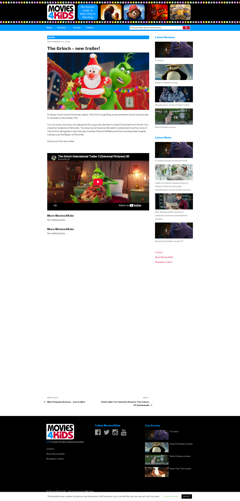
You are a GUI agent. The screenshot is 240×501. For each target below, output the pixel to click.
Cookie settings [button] (170, 496)
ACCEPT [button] (186, 496)
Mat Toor (89, 491)
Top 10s (77, 27)
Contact (159, 252)
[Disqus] (98, 273)
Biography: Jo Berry (163, 262)
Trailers (89, 27)
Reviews (62, 27)
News (49, 27)
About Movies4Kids (164, 257)
